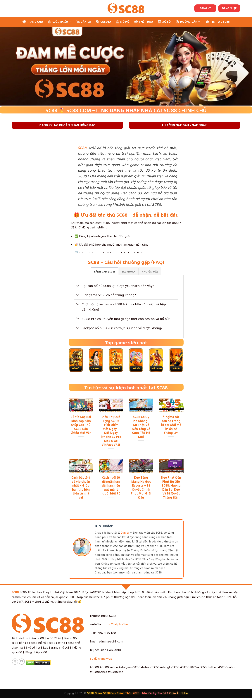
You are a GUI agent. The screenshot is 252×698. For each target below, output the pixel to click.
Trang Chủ (35, 21)
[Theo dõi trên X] (15, 662)
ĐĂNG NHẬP (229, 8)
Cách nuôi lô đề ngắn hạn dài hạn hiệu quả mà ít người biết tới (111, 485)
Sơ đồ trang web (101, 658)
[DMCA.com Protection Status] (38, 662)
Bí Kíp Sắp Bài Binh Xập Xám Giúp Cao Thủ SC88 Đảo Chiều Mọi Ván (80, 425)
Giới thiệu (60, 21)
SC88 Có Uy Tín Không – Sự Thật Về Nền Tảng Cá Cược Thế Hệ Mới (141, 427)
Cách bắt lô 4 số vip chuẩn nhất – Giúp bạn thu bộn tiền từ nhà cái (80, 487)
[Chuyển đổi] (78, 286)
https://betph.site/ (115, 624)
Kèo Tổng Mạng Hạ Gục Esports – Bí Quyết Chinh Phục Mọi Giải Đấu (141, 487)
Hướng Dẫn (188, 21)
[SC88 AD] (126, 8)
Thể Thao (146, 21)
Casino (105, 21)
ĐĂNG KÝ (205, 8)
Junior (125, 533)
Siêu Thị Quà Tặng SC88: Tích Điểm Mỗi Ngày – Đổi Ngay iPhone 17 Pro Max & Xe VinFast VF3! (111, 431)
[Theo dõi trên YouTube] (22, 662)
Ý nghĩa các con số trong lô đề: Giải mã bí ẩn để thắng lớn (171, 425)
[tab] (105, 271)
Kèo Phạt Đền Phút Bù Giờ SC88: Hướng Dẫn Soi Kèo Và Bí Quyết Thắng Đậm (171, 487)
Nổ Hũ (124, 21)
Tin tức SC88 (220, 21)
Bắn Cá (86, 21)
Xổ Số (166, 21)
